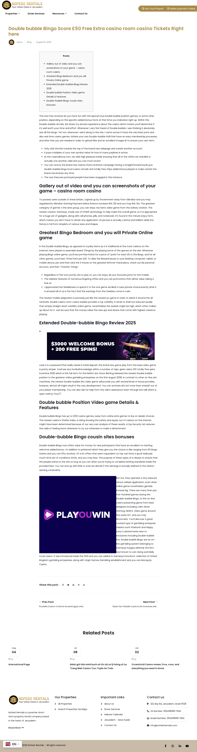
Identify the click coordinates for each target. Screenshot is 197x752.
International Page (19, 664)
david (19, 42)
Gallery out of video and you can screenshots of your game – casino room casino (65, 68)
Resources (58, 13)
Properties (11, 13)
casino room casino (68, 301)
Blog (29, 42)
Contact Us (80, 13)
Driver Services (36, 13)
